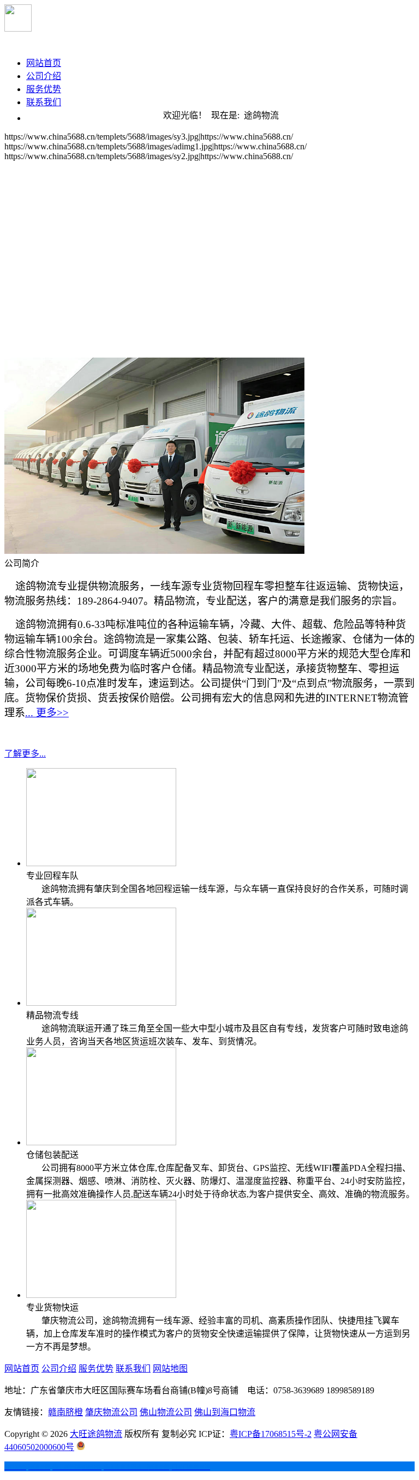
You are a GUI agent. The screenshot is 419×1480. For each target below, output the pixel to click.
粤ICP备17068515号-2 (271, 1434)
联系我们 (43, 102)
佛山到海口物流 (224, 1412)
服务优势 (43, 89)
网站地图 (170, 1368)
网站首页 (43, 63)
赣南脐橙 (65, 1412)
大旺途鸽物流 (96, 1434)
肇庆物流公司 (111, 1412)
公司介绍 (43, 76)
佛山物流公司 (166, 1412)
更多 (47, 712)
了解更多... (25, 753)
